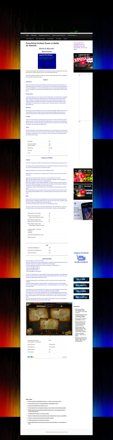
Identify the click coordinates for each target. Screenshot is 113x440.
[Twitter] (30, 357)
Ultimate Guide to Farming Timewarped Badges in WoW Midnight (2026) (43, 403)
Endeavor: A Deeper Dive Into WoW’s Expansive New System (41, 418)
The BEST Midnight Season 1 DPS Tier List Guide (38, 413)
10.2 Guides (58, 38)
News (27, 35)
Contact (65, 38)
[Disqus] (47, 379)
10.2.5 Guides (50, 38)
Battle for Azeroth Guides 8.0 (58, 35)
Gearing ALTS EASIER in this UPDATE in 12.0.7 (38, 405)
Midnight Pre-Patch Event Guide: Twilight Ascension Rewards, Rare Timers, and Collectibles (47, 415)
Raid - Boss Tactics (40, 38)
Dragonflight (33, 35)
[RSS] (33, 357)
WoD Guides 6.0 (30, 38)
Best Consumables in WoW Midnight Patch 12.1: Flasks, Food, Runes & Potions (44, 401)
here (61, 87)
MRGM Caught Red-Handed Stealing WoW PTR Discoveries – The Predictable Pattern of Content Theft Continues (80, 329)
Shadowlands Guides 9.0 (44, 35)
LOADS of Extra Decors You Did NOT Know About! (38, 420)
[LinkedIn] (31, 357)
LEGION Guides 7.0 (72, 35)
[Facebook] (28, 357)
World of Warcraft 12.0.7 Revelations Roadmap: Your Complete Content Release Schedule (47, 407)
